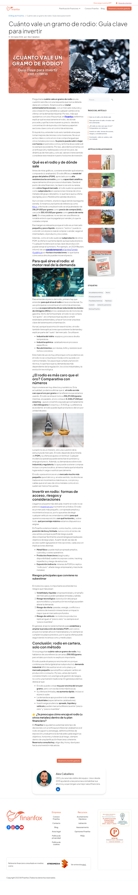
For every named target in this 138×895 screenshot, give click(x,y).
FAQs (82, 836)
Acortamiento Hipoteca (82, 818)
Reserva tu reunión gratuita (119, 8)
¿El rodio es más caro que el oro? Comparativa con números (100, 127)
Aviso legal (56, 831)
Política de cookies (56, 843)
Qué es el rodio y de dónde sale (100, 117)
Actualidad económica (96, 292)
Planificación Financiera (68, 8)
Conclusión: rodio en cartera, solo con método (100, 138)
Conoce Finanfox (92, 8)
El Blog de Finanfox (16, 16)
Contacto (56, 823)
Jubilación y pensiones (104, 305)
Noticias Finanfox (94, 309)
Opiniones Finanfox (82, 831)
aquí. (84, 864)
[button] (70, 8)
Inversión (91, 305)
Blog (103, 8)
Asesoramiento (82, 827)
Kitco (34, 206)
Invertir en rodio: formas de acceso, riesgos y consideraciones (101, 132)
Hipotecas (108, 301)
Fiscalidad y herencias (95, 301)
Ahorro (108, 292)
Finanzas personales (95, 296)
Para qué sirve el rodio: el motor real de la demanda (101, 121)
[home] (11, 8)
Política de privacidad (56, 837)
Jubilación (82, 823)
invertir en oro (47, 506)
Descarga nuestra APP (102, 3)
